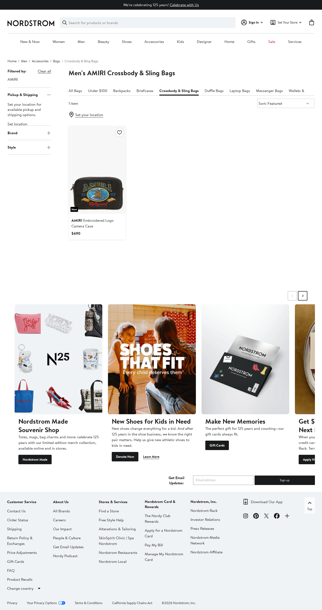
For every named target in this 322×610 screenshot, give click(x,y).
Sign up (284, 480)
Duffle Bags (214, 90)
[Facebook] (277, 516)
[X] (266, 516)
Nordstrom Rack (204, 510)
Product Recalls (20, 579)
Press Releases (202, 528)
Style (12, 147)
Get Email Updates (68, 546)
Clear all (44, 71)
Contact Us (16, 511)
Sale (271, 41)
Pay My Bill (154, 544)
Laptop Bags (240, 90)
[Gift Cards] (245, 359)
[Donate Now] (152, 359)
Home (229, 41)
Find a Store (109, 511)
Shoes (127, 41)
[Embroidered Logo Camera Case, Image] (97, 170)
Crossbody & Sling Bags (179, 90)
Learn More (151, 456)
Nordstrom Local (113, 561)
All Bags (75, 90)
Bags (56, 61)
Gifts (251, 41)
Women (59, 41)
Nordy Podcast (65, 555)
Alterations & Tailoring (117, 528)
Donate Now (125, 456)
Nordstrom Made (35, 459)
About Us (61, 501)
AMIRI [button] (13, 79)
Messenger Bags (269, 90)
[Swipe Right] (302, 296)
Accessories (154, 41)
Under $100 (97, 90)
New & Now (30, 41)
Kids (180, 41)
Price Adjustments (22, 552)
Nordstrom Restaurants (118, 552)
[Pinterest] (256, 516)
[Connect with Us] (287, 516)
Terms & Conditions (89, 603)
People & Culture (67, 537)
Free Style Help (111, 519)
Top (309, 509)
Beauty (103, 41)
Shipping (14, 528)
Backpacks (122, 90)
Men (81, 41)
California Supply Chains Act (132, 603)
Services (295, 41)
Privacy (12, 603)
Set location (17, 124)
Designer (204, 41)
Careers (59, 519)
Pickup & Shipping (23, 94)
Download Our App (267, 501)
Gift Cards (217, 445)
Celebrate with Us (184, 4)
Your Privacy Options (42, 603)
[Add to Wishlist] (119, 132)
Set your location (89, 114)
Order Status (17, 519)
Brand (12, 132)
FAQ (11, 570)
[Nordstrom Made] (58, 359)
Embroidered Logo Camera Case (92, 223)
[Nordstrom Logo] (31, 23)
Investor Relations (205, 519)
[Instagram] (245, 516)
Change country (20, 588)
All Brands (61, 511)
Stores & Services (113, 501)
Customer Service (21, 501)
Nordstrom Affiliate (206, 552)
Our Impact (62, 528)
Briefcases (144, 90)
